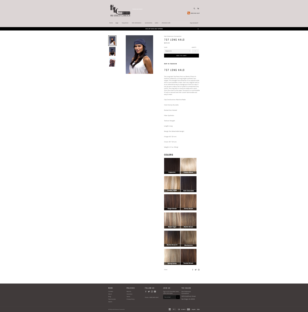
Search (110, 301)
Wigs (117, 23)
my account (194, 23)
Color (165, 47)
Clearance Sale (166, 23)
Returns (129, 291)
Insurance (129, 294)
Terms (128, 296)
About (110, 294)
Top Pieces (125, 23)
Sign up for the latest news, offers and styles (171, 292)
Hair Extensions (137, 23)
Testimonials (112, 299)
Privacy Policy (130, 299)
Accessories (148, 23)
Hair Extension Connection (118, 309)
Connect (110, 291)
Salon (156, 23)
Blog (109, 296)
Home (111, 23)
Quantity (194, 47)
